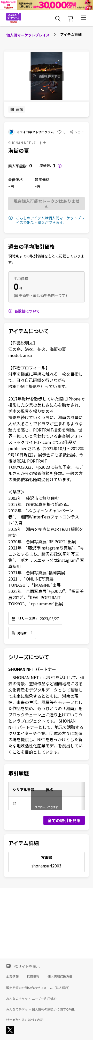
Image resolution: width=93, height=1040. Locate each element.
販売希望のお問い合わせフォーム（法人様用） (38, 987)
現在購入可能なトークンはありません (46, 203)
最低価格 (15, 179)
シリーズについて (28, 657)
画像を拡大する (49, 76)
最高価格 (42, 179)
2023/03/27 (49, 618)
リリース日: (27, 618)
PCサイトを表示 (26, 966)
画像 (19, 109)
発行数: (22, 633)
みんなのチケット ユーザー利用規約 (31, 999)
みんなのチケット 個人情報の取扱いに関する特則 (40, 1009)
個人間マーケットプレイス (28, 35)
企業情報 (12, 976)
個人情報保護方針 (60, 976)
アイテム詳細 (23, 843)
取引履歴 (18, 773)
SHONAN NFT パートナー (32, 669)
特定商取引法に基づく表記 (24, 1020)
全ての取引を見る (64, 820)
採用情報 (33, 976)
